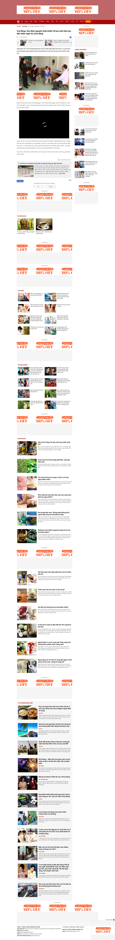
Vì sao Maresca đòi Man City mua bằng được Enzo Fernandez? (91, 140)
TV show (41, 21)
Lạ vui (61, 21)
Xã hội (88, 21)
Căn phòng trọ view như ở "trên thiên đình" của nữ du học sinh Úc (91, 163)
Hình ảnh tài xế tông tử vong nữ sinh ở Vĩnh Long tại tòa (91, 130)
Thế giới (42, 26)
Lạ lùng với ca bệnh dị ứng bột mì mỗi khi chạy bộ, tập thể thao (41, 163)
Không (51, 186)
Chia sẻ (21, 181)
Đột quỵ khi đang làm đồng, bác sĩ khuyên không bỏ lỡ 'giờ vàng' (63, 317)
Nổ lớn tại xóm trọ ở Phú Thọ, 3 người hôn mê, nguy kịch (91, 74)
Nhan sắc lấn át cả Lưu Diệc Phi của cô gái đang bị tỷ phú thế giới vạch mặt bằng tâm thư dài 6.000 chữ (91, 86)
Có (38, 186)
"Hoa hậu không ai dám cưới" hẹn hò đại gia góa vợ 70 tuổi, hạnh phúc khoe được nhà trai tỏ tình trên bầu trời (36, 371)
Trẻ (57, 21)
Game (67, 21)
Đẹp (52, 21)
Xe (77, 21)
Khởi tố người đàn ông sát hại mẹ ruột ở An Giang (91, 54)
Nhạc (47, 21)
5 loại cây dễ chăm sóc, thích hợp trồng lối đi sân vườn (36, 403)
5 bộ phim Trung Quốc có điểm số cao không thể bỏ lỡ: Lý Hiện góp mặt (63, 403)
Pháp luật (36, 26)
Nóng (26, 21)
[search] (92, 21)
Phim (35, 21)
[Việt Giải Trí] (18, 21)
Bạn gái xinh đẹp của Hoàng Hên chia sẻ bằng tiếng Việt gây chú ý (63, 380)
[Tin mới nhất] (22, 21)
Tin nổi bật (30, 26)
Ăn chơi (82, 21)
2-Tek (72, 21)
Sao (31, 21)
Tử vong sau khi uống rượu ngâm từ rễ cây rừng (25, 232)
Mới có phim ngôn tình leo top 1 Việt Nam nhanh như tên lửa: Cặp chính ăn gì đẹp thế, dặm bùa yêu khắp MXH (91, 97)
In (71, 180)
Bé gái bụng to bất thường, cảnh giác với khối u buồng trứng (62, 328)
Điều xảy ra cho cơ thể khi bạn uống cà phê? (44, 232)
